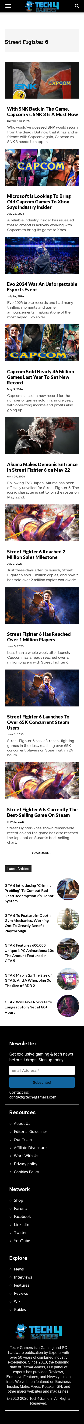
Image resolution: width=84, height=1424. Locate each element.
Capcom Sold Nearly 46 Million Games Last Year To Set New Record (40, 377)
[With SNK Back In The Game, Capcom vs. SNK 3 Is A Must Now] (42, 80)
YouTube (22, 1240)
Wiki (17, 1301)
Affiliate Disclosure (30, 1147)
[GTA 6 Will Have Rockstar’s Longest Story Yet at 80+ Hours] (68, 1006)
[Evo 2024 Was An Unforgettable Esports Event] (42, 255)
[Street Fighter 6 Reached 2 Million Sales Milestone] (42, 522)
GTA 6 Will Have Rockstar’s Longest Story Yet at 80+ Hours (28, 1007)
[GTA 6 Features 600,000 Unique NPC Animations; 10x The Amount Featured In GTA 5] (68, 949)
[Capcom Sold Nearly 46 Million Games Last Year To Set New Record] (42, 342)
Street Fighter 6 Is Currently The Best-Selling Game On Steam (42, 812)
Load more (40, 852)
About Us (22, 1123)
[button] (77, 6)
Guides (20, 1309)
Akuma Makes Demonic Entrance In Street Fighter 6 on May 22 (42, 467)
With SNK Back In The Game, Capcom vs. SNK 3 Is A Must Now (42, 111)
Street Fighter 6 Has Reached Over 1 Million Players (39, 636)
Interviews (23, 1277)
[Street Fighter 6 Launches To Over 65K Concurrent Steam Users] (42, 688)
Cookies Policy (26, 1171)
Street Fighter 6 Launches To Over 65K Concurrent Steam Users (38, 722)
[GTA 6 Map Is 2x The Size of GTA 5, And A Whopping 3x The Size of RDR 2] (68, 979)
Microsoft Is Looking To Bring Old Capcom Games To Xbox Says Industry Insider (39, 201)
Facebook (22, 1216)
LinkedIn (21, 1224)
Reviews (21, 1293)
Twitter (20, 1232)
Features (21, 1285)
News (19, 1269)
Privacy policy (25, 1163)
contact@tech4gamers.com (32, 1097)
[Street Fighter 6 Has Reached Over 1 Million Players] (42, 605)
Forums (20, 1208)
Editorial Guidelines (31, 1131)
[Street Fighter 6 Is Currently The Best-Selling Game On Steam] (42, 780)
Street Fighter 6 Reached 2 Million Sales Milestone (36, 554)
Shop (18, 1200)
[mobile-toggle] (7, 6)
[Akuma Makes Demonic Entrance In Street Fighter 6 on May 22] (42, 435)
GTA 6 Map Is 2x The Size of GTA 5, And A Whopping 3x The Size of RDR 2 (28, 980)
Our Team (23, 1139)
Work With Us (26, 1155)
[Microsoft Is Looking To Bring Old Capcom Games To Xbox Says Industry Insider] (42, 167)
